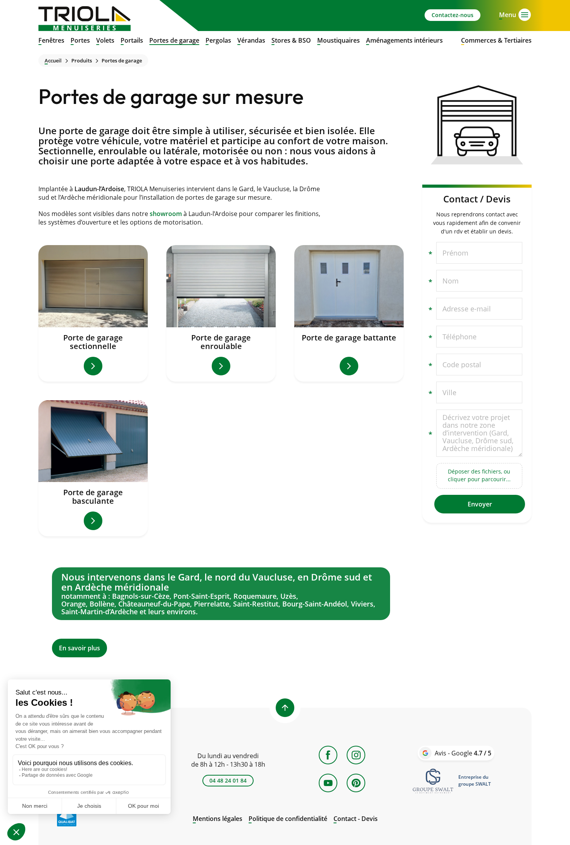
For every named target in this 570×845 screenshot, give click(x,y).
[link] (433, 780)
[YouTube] (328, 783)
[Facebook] (328, 755)
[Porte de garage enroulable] (221, 313)
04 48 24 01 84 (228, 780)
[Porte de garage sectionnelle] (93, 313)
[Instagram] (356, 755)
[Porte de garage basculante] (93, 468)
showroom (166, 213)
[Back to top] (285, 707)
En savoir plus (221, 612)
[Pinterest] (356, 783)
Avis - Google (463, 753)
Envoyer (480, 504)
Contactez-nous (452, 15)
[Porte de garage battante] (349, 313)
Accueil (53, 61)
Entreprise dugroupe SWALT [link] (474, 780)
